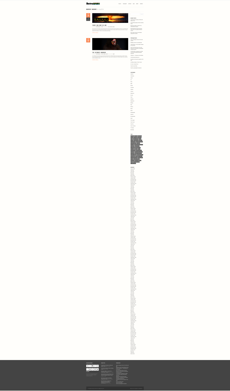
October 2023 (133, 213)
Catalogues (136, 140)
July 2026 (132, 170)
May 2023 (132, 219)
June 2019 (132, 277)
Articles (129, 3)
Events (132, 95)
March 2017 (133, 312)
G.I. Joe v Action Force (134, 64)
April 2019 (132, 279)
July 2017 (132, 307)
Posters (132, 153)
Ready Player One (138, 153)
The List (119, 3)
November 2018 (133, 286)
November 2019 (133, 270)
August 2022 (133, 229)
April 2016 (132, 327)
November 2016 (133, 318)
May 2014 (132, 351)
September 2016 (133, 320)
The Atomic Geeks (111, 26)
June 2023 (132, 217)
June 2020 (132, 261)
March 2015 (133, 343)
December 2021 (133, 238)
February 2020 (133, 266)
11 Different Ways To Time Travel (136, 62)
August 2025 (133, 184)
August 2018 (133, 290)
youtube (97, 369)
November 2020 (133, 254)
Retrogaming (133, 116)
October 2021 (133, 241)
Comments (88, 19)
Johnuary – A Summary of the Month (137, 55)
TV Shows (132, 127)
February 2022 (133, 236)
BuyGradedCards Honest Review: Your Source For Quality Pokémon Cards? (136, 29)
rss (97, 366)
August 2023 (133, 216)
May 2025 (132, 188)
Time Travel (133, 122)
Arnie (132, 137)
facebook (90, 366)
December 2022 (133, 224)
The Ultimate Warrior (99, 52)
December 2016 (133, 316)
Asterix (135, 137)
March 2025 (133, 191)
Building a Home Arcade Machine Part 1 (122, 367)
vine (87, 369)
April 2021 (132, 248)
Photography (133, 112)
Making (132, 102)
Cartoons (132, 87)
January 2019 (133, 283)
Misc (102, 26)
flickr (92, 369)
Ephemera (132, 93)
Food (131, 97)
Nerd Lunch (133, 150)
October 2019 (133, 271)
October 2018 (133, 287)
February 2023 (133, 221)
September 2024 (133, 199)
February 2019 (133, 282)
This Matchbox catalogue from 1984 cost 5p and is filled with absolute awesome (137, 52)
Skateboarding (140, 154)
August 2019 (133, 274)
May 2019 (132, 278)
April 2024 (132, 205)
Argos (132, 77)
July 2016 (132, 323)
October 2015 (133, 335)
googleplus (95, 366)
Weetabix (136, 160)
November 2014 (133, 348)
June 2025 (132, 187)
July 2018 (132, 291)
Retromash (98, 26)
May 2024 (132, 204)
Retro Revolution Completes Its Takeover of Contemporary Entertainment (106, 382)
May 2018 (132, 294)
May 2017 (132, 310)
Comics (132, 91)
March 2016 (133, 328)
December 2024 (133, 195)
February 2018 (133, 298)
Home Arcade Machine (139, 144)
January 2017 (133, 315)
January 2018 (133, 299)
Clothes (132, 89)
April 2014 (132, 352)
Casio (132, 140)
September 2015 (133, 336)
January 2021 (133, 252)
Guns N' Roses (133, 143)
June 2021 (132, 245)
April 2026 (132, 174)
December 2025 (133, 179)
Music (132, 108)
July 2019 (132, 275)
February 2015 (133, 344)
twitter (87, 366)
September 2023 (133, 215)
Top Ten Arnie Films (119, 382)
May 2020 (132, 262)
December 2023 (133, 211)
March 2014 (133, 353)
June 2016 (132, 324)
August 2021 (133, 244)
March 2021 (133, 249)
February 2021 (133, 250)
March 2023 (133, 220)
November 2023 (133, 212)
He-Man (138, 143)
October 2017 (133, 303)
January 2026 (133, 178)
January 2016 (133, 331)
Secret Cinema (133, 154)
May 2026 (132, 172)
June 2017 (132, 308)
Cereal (140, 140)
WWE (140, 160)
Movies (132, 106)
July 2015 (132, 339)
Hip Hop (132, 144)
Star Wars (133, 156)
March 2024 (133, 207)
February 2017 (133, 314)
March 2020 (133, 265)
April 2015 (132, 341)
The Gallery (125, 3)
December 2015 (133, 332)
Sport (131, 118)
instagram (92, 366)
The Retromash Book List (135, 57)
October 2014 (133, 349)
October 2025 (133, 182)
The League (133, 120)
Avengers (139, 137)
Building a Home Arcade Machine (136, 42)
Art (131, 79)
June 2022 (132, 232)
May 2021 (132, 246)
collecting (133, 141)
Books (132, 85)
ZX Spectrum (133, 163)
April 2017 (132, 311)
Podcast (132, 114)
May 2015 (132, 340)
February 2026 (133, 176)
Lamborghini (138, 147)
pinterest (90, 369)
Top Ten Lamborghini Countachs (121, 383)
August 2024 (133, 200)
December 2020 (133, 253)
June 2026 (132, 171)
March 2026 (133, 175)
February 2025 (133, 192)
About (137, 3)
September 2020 (133, 257)
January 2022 (133, 237)
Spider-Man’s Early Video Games (121, 376)
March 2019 (133, 281)
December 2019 (133, 269)
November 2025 (133, 180)
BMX (131, 83)
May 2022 (132, 233)
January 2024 (133, 209)
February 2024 (133, 208)
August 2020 (133, 258)
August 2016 (133, 322)
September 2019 (133, 273)
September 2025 (133, 183)
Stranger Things (139, 156)
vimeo (95, 369)
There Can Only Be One (99, 25)
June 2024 (132, 203)
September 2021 (133, 242)
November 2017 (133, 302)
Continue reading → (95, 32)
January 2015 (133, 345)
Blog (134, 3)
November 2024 (133, 196)
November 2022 (133, 225)
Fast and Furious (139, 141)
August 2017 (133, 306)
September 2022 (133, 228)
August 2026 (133, 168)
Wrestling (132, 129)
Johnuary (133, 147)
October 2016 (133, 319)
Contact (141, 3)
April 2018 (132, 295)
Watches (132, 160)
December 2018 (133, 285)
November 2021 (133, 240)
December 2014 (133, 347)
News (131, 110)
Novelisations (138, 150)
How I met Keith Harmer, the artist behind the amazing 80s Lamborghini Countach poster (137, 48)
